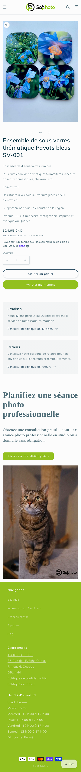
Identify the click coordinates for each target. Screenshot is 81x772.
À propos (13, 625)
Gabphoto (44, 766)
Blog (10, 634)
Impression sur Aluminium (24, 608)
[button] (5, 7)
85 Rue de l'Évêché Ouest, (27, 661)
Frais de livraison (11, 235)
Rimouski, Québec (21, 666)
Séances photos (18, 617)
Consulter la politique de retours (29, 366)
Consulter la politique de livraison (30, 329)
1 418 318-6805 (20, 655)
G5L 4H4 (14, 672)
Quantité (8, 252)
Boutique (13, 599)
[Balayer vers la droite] (49, 132)
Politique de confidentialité (27, 678)
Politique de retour (21, 684)
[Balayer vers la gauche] (32, 132)
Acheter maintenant (40, 284)
